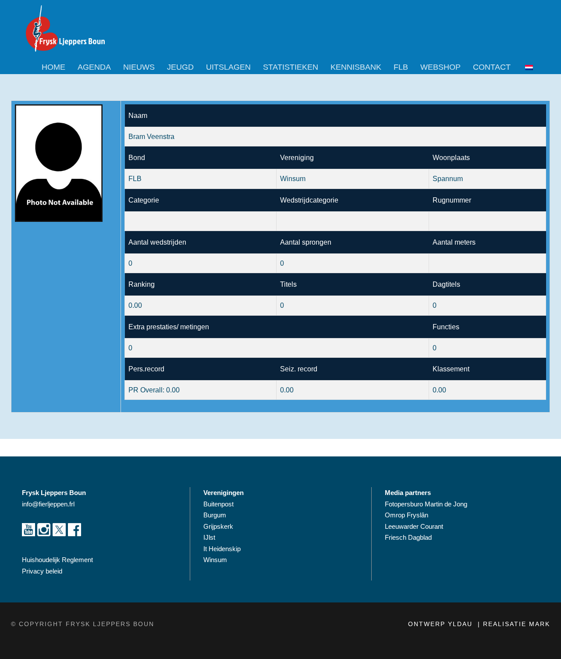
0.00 (135, 305)
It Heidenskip (222, 548)
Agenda (94, 67)
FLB (401, 67)
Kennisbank (355, 67)
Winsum (215, 559)
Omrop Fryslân (407, 515)
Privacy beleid (42, 571)
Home (53, 67)
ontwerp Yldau (441, 623)
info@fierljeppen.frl (48, 504)
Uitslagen (228, 67)
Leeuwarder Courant (415, 526)
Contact (492, 67)
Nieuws (139, 67)
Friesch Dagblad (409, 537)
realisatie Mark (516, 623)
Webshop (440, 67)
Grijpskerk (218, 526)
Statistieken (290, 67)
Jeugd (180, 67)
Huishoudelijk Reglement (58, 559)
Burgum (214, 515)
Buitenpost (218, 504)
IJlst (209, 537)
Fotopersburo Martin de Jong (426, 504)
